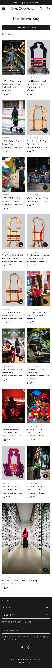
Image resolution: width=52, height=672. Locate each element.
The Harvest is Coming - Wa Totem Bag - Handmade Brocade (38, 258)
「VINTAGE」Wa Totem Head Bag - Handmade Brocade (12, 201)
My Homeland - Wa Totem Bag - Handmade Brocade (12, 373)
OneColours (21, 659)
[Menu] (3, 8)
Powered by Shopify (26, 662)
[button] (41, 8)
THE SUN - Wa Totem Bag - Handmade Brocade (38, 316)
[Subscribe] (48, 631)
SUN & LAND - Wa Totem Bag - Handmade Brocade (37, 144)
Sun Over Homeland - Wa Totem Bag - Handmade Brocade (13, 258)
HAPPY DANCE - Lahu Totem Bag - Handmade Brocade (37, 433)
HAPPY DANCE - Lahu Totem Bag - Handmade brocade (12, 490)
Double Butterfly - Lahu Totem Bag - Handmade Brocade (12, 433)
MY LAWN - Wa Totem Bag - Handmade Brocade (12, 144)
